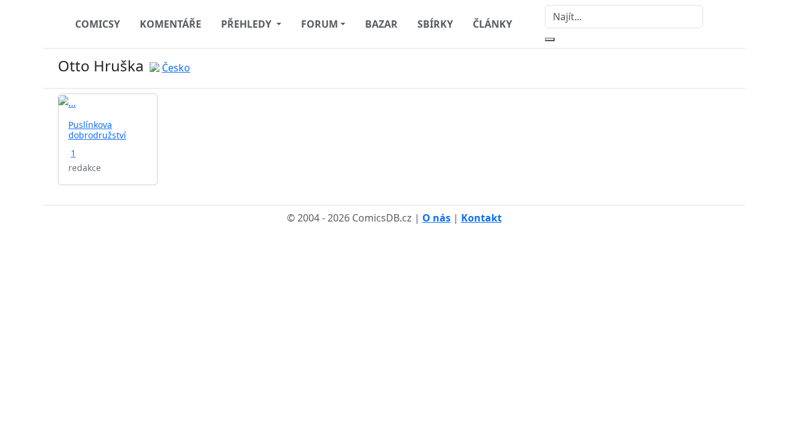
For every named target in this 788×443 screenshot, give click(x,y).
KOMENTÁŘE (170, 24)
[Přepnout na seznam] (722, 68)
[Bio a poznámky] (708, 68)
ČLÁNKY (492, 24)
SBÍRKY (435, 24)
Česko (176, 67)
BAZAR (381, 24)
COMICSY (97, 24)
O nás (436, 218)
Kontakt (481, 218)
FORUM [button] (319, 24)
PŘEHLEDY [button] (247, 24)
